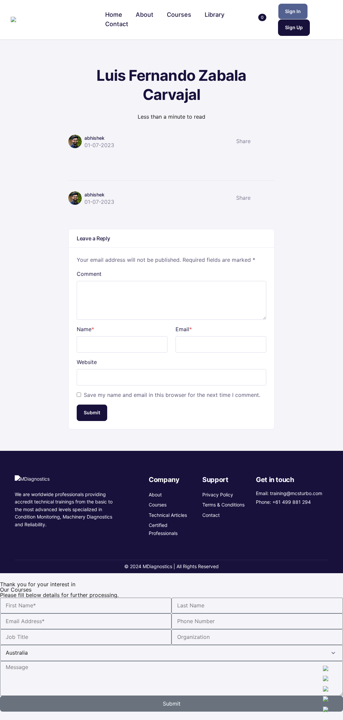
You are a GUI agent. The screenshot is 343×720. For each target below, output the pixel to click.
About (155, 494)
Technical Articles (168, 515)
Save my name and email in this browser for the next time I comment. (172, 395)
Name (85, 329)
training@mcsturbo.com (296, 493)
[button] (258, 19)
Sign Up (294, 27)
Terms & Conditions (223, 504)
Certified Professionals (163, 529)
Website (87, 362)
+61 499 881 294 (291, 502)
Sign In (293, 11)
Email (184, 329)
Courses (157, 504)
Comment (89, 274)
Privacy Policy (217, 494)
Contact (211, 515)
